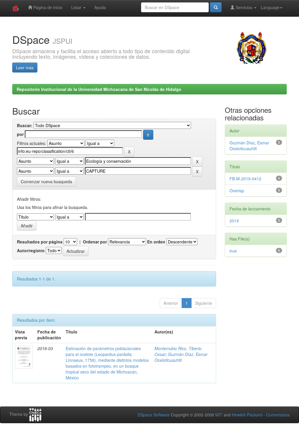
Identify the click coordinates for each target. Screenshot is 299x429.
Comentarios (278, 415)
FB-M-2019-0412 (245, 178)
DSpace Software (154, 415)
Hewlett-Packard (247, 415)
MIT (218, 415)
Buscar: (24, 125)
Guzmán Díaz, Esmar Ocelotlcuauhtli (181, 357)
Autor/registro (31, 250)
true (233, 251)
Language (270, 7)
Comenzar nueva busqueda (46, 181)
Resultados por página (39, 242)
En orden (156, 242)
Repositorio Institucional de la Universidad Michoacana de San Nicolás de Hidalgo (99, 89)
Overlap (237, 190)
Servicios (243, 7)
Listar (77, 7)
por (20, 134)
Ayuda (100, 7)
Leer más (25, 67)
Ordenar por (95, 242)
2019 (234, 221)
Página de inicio (47, 7)
